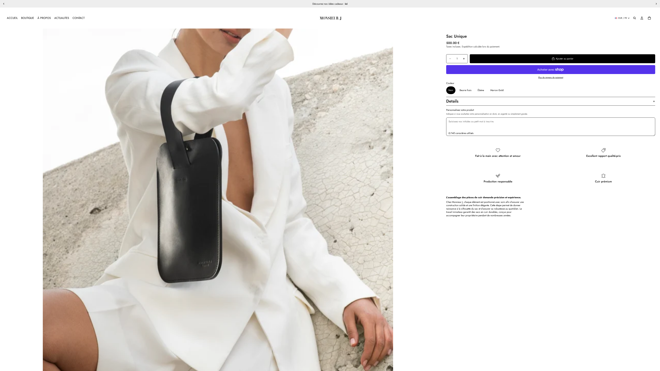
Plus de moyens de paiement (550, 77)
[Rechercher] (634, 18)
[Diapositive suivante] (656, 4)
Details (452, 101)
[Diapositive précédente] (4, 4)
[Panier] (649, 18)
